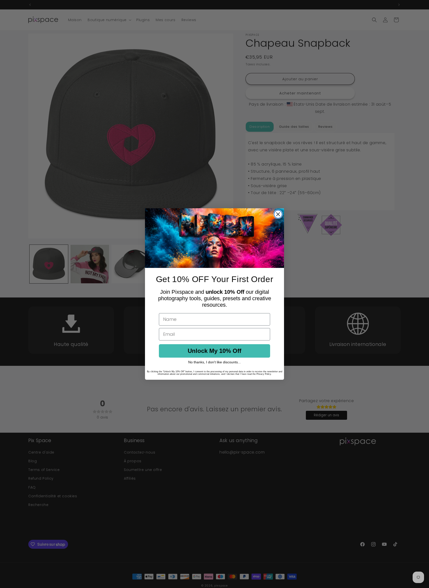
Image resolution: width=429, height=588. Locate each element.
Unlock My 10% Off (214, 350)
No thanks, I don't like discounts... (214, 362)
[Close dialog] (278, 214)
